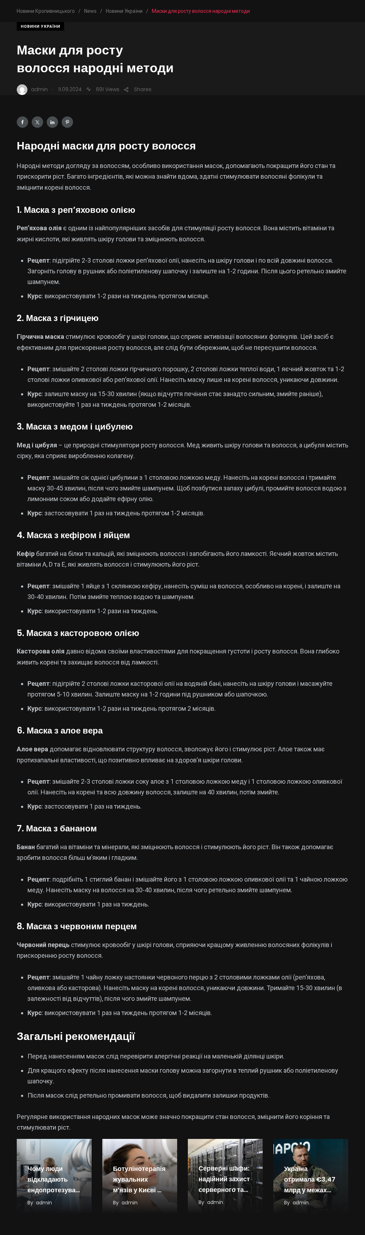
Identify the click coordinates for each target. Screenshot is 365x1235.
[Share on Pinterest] (67, 122)
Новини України (40, 26)
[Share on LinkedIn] (52, 122)
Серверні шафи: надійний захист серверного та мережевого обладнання (224, 1189)
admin (44, 1202)
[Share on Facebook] (22, 122)
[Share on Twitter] (37, 122)
